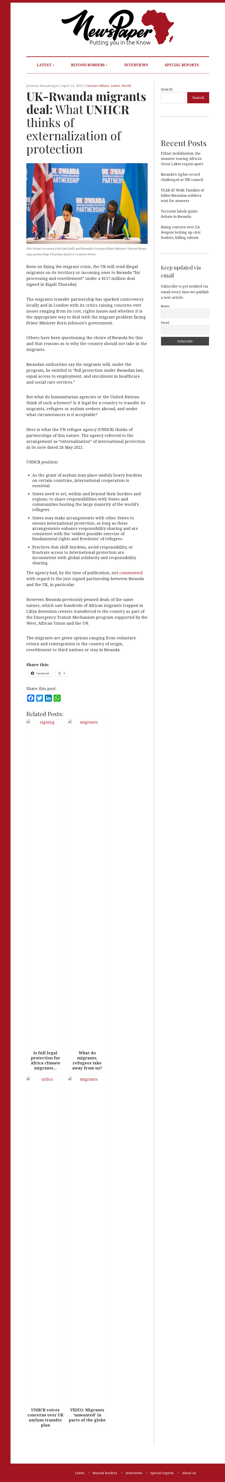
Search (166, 89)
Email (165, 322)
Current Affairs (97, 86)
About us (189, 1473)
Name (165, 306)
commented (131, 573)
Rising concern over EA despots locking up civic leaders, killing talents (181, 232)
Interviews (136, 65)
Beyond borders (88, 65)
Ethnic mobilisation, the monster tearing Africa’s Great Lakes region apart (182, 158)
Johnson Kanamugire (43, 86)
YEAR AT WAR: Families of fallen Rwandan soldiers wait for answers (182, 195)
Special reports (182, 65)
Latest (44, 65)
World (126, 86)
